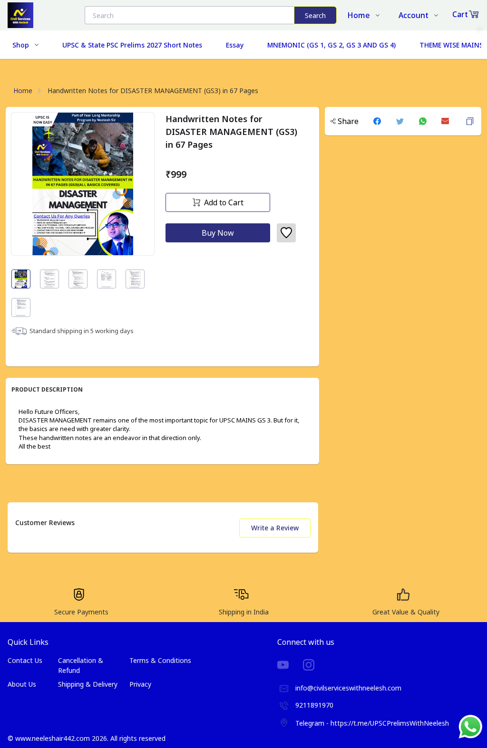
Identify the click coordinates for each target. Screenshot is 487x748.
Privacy (140, 684)
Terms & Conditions (160, 660)
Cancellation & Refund (80, 665)
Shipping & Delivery (87, 684)
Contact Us (25, 660)
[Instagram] (316, 665)
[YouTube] (290, 665)
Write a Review (275, 527)
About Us (22, 684)
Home (22, 90)
